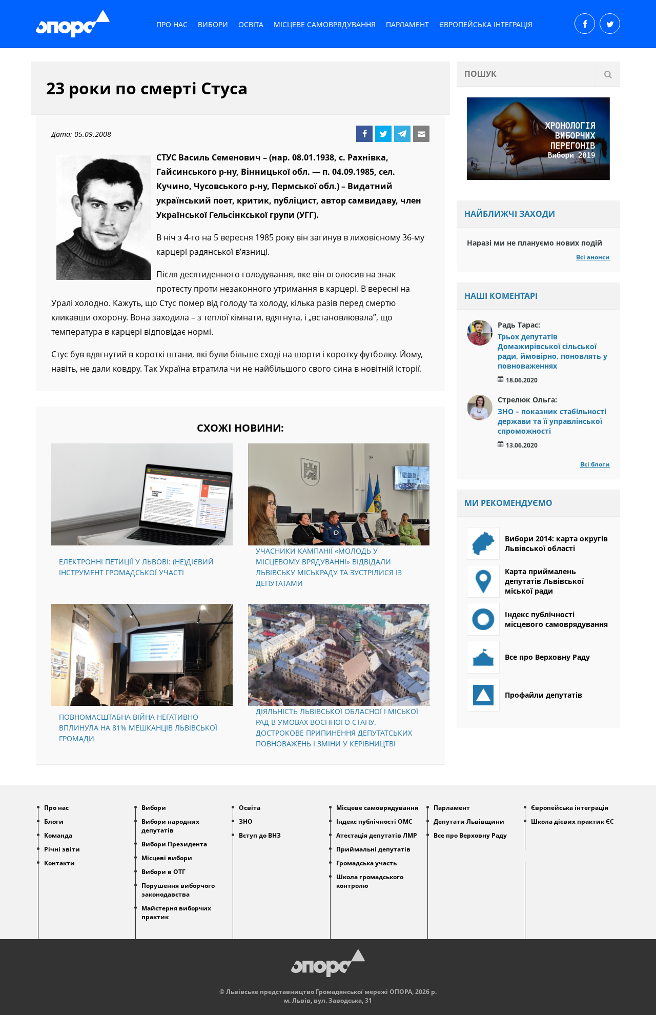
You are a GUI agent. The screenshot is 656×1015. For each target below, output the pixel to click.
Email (421, 134)
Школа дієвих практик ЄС (572, 821)
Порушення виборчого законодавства (178, 890)
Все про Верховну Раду (547, 657)
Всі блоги (595, 464)
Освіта (250, 24)
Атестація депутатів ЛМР (376, 835)
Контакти (59, 863)
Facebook (364, 134)
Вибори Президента (174, 844)
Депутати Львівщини (469, 821)
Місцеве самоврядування (325, 24)
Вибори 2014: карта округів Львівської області (556, 543)
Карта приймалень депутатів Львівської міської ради (544, 581)
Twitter (383, 134)
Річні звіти (62, 849)
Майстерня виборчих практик (176, 912)
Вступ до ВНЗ (260, 835)
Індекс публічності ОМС (374, 821)
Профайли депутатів (543, 695)
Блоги (54, 821)
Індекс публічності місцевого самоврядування (556, 619)
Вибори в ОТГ (163, 871)
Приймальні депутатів (373, 849)
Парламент (407, 24)
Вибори (213, 24)
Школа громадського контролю (369, 881)
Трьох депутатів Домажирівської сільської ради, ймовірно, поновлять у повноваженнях (552, 351)
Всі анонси (593, 257)
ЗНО (246, 821)
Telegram (402, 134)
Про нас (172, 24)
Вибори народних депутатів (170, 826)
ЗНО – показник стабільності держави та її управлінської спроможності (552, 421)
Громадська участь (366, 863)
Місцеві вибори (166, 858)
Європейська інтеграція (485, 24)
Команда (58, 835)
